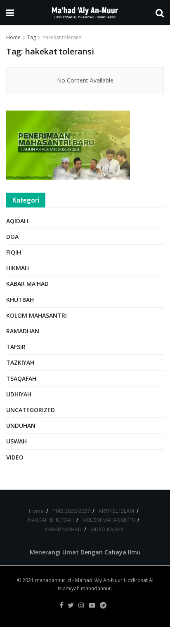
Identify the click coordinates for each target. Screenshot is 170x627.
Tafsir (16, 347)
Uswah (16, 441)
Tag (31, 37)
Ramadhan (22, 331)
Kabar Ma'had (27, 284)
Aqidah (17, 221)
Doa (12, 236)
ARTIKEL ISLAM (116, 510)
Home (13, 37)
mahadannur (96, 588)
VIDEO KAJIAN (106, 529)
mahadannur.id (53, 580)
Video (15, 457)
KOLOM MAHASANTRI (109, 519)
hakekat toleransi (62, 37)
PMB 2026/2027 (71, 510)
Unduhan (20, 425)
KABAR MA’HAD (63, 529)
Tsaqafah (21, 378)
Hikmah (17, 268)
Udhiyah (18, 394)
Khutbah (20, 300)
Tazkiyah (20, 362)
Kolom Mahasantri (36, 315)
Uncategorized (30, 410)
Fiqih (13, 252)
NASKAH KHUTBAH (51, 519)
